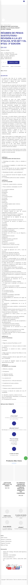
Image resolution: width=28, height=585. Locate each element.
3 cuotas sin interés (14, 453)
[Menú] (2, 2)
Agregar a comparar (5, 66)
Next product (26, 27)
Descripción (4, 75)
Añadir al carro (13, 62)
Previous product (22, 27)
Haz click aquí (4, 429)
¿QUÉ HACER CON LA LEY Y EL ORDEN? (7, 484)
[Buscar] (4, 2)
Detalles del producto (7, 404)
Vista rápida (10, 474)
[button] (26, 458)
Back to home (24, 27)
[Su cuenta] (25, 2)
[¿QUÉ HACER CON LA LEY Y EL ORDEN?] (7, 473)
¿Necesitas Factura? (14, 428)
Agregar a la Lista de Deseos (16, 66)
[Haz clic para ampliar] (3, 19)
